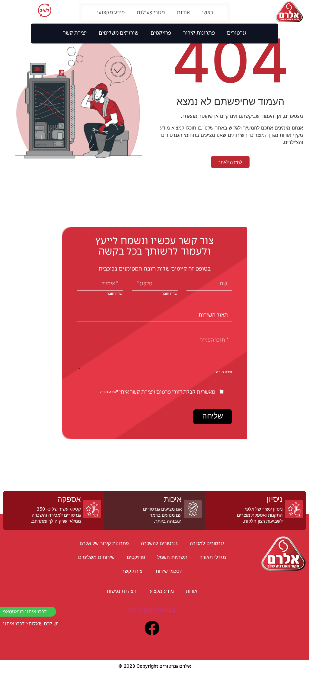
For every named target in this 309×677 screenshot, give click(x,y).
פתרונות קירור (199, 33)
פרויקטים (161, 33)
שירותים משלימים (119, 33)
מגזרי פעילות (151, 13)
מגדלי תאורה (212, 557)
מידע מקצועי (111, 13)
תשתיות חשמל (172, 557)
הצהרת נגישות (121, 591)
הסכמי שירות (169, 571)
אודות (183, 13)
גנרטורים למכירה (207, 543)
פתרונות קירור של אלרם (104, 543)
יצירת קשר (75, 33)
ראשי (207, 13)
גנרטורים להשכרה (159, 543)
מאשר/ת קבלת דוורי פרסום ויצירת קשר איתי (165, 392)
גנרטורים (236, 33)
